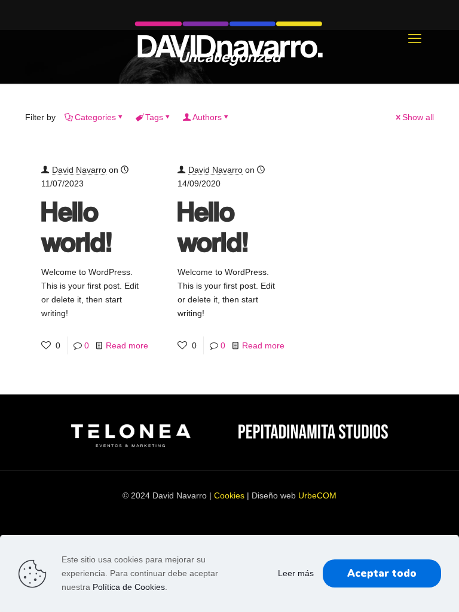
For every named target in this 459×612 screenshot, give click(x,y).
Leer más (296, 573)
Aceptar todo (382, 573)
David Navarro (79, 170)
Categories (95, 117)
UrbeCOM (317, 495)
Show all (418, 117)
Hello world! (76, 226)
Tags (154, 117)
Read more (127, 345)
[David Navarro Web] (229, 39)
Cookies (229, 495)
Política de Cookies (129, 587)
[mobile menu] (415, 39)
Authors (207, 117)
